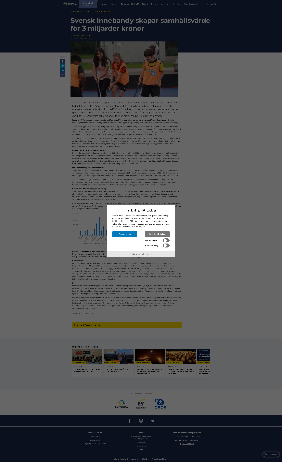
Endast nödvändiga (157, 234)
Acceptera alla (125, 234)
